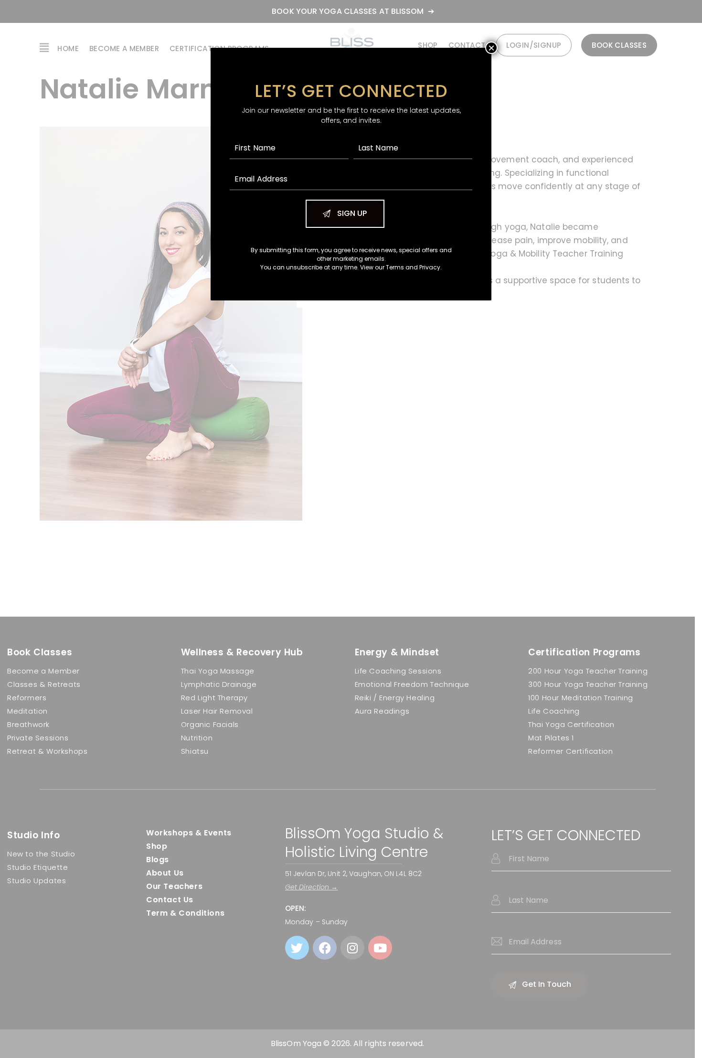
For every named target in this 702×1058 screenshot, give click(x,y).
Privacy (429, 267)
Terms (395, 267)
